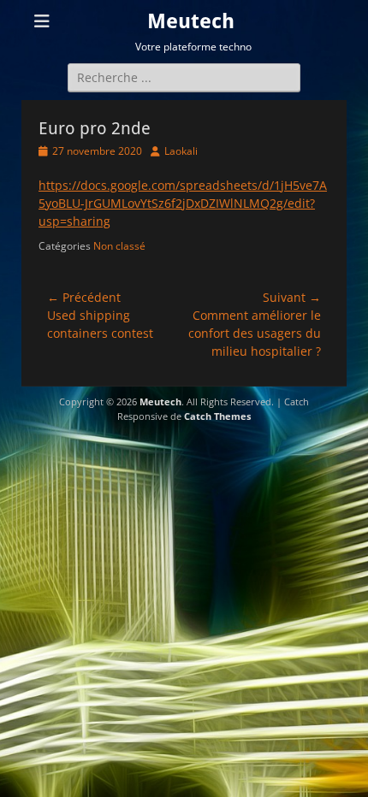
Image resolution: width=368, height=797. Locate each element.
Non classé (119, 246)
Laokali (181, 151)
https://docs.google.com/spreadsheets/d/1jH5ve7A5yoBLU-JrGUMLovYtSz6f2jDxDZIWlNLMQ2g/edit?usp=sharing (183, 203)
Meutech (190, 21)
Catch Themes (217, 416)
